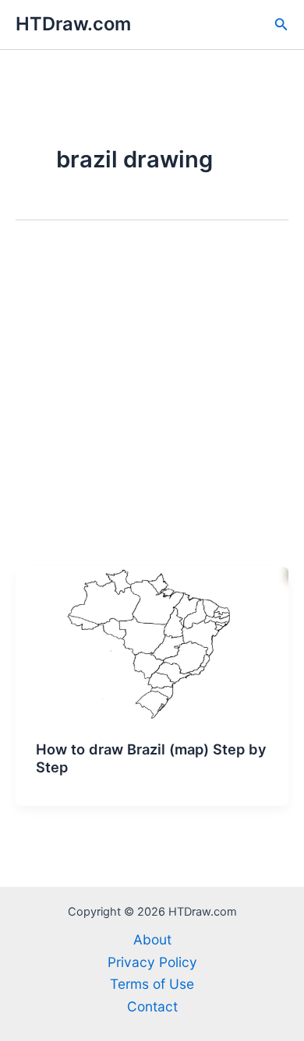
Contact (152, 1006)
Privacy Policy (152, 962)
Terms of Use (152, 984)
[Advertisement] (152, 407)
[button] (281, 24)
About (152, 939)
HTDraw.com (73, 23)
